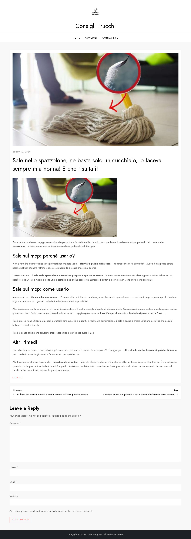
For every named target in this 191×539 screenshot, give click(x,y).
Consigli (91, 37)
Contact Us (110, 37)
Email (13, 482)
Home (76, 37)
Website (14, 496)
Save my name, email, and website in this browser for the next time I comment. (53, 511)
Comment (15, 423)
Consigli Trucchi (95, 26)
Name (14, 467)
